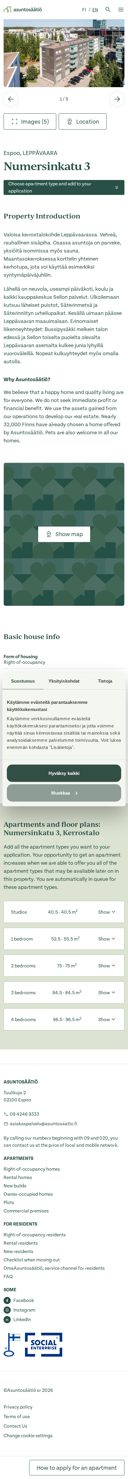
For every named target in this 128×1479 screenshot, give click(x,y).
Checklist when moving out (32, 1260)
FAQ (8, 1276)
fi (84, 10)
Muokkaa (60, 792)
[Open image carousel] (64, 53)
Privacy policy (18, 1407)
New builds (15, 1186)
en (95, 10)
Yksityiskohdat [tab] (64, 680)
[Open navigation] (120, 9)
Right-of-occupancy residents (35, 1235)
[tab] (30, 121)
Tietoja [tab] (105, 680)
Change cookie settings (28, 1435)
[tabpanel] (64, 53)
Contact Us (15, 1426)
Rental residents (21, 1243)
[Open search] (108, 9)
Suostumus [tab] (23, 680)
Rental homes (18, 1177)
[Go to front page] (23, 9)
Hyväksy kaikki (64, 773)
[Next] (117, 99)
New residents (18, 1251)
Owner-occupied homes (28, 1194)
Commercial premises (26, 1211)
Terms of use (17, 1416)
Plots (9, 1202)
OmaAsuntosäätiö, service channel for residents (54, 1268)
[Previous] (11, 99)
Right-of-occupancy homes (32, 1169)
